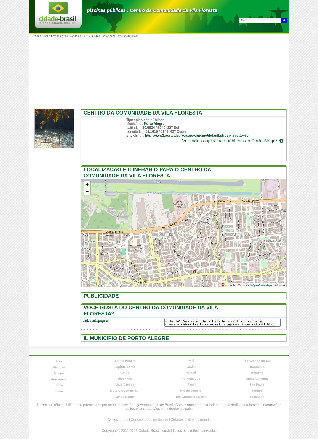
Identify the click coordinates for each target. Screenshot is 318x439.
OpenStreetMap (261, 285)
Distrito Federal (125, 360)
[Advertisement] (159, 71)
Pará (191, 360)
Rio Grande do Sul (257, 360)
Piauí (191, 384)
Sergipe (257, 390)
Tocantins (257, 396)
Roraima (257, 372)
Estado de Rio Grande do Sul (68, 36)
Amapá (59, 373)
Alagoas (59, 367)
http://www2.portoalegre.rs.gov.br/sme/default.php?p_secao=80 (197, 135)
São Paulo (257, 384)
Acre (58, 361)
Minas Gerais (125, 396)
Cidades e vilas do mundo (191, 419)
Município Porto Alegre (101, 36)
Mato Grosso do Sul (125, 390)
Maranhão (124, 378)
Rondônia (257, 367)
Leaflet (231, 285)
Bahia (59, 385)
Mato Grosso (124, 384)
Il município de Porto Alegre (126, 338)
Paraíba (190, 367)
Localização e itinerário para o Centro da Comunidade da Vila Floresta (147, 173)
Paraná (191, 372)
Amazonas (58, 379)
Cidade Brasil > (41, 36)
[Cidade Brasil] (57, 23)
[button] (87, 184)
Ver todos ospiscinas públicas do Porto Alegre (230, 140)
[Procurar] (284, 20)
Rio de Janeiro (191, 390)
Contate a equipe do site (149, 419)
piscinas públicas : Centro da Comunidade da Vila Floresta (152, 10)
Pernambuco (191, 378)
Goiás (124, 372)
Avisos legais (118, 419)
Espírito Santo (124, 367)
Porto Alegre (154, 124)
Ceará (59, 391)
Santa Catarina (257, 378)
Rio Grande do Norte (191, 396)
